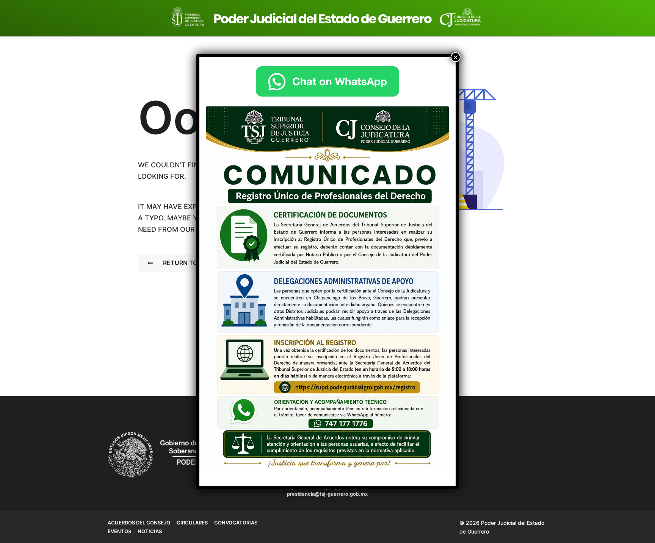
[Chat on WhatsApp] (327, 81)
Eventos (119, 531)
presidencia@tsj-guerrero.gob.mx (327, 494)
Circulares (192, 523)
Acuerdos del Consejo (139, 523)
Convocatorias (235, 523)
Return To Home (190, 263)
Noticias (150, 531)
